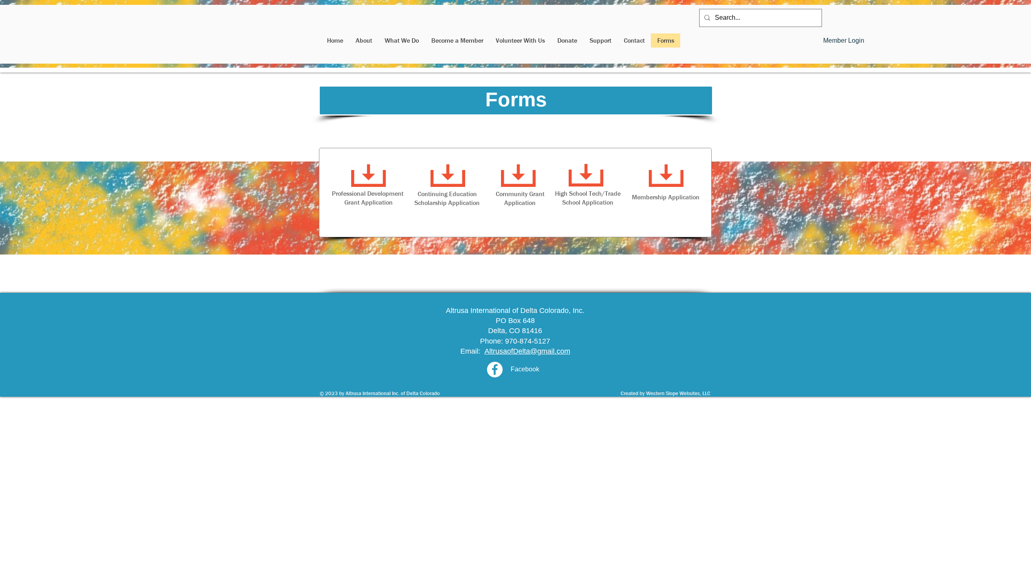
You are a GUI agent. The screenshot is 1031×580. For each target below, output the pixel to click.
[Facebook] (495, 369)
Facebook (525, 369)
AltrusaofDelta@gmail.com (527, 351)
